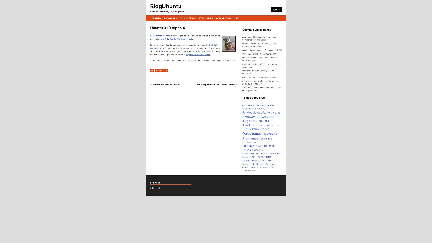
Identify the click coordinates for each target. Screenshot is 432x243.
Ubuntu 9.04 (275, 153)
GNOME (209, 45)
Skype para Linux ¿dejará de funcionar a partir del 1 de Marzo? (260, 82)
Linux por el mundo (271, 125)
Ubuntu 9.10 (161, 71)
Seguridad (264, 138)
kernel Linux (155, 48)
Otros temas (252, 134)
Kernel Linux (206, 18)
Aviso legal (155, 188)
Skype (273, 139)
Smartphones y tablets (251, 142)
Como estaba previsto (160, 36)
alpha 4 (163, 39)
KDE (267, 121)
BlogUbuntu (166, 6)
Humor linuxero (265, 116)
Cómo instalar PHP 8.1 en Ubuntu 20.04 (260, 54)
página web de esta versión (198, 55)
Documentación (264, 105)
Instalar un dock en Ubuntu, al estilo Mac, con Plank (260, 72)
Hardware (248, 117)
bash (243, 105)
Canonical (250, 105)
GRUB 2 (198, 51)
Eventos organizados (253, 108)
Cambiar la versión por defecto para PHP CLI (262, 50)
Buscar (276, 10)
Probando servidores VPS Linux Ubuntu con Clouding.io (261, 65)
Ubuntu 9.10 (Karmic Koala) (181, 39)
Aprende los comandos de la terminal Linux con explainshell (261, 89)
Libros (260, 125)
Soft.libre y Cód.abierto (258, 145)
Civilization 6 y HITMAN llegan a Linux (259, 77)
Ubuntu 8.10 (261, 153)
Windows (254, 171)
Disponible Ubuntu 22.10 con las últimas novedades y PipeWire (260, 44)
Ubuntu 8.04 (248, 153)
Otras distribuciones (227, 18)
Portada (156, 18)
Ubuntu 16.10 (266, 168)
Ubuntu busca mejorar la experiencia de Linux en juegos (260, 59)
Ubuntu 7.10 (265, 150)
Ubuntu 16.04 (256, 168)
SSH (276, 146)
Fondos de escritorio (256, 112)
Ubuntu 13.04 (246, 168)
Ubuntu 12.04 (262, 164)
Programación (270, 134)
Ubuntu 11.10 (248, 164)
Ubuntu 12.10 (274, 164)
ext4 (163, 51)
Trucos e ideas (188, 18)
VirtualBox (246, 171)
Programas (170, 18)
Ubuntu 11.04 (265, 160)
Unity (274, 167)
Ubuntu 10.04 (263, 156)
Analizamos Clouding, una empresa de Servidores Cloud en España (259, 38)
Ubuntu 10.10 (249, 160)
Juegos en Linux (252, 121)
